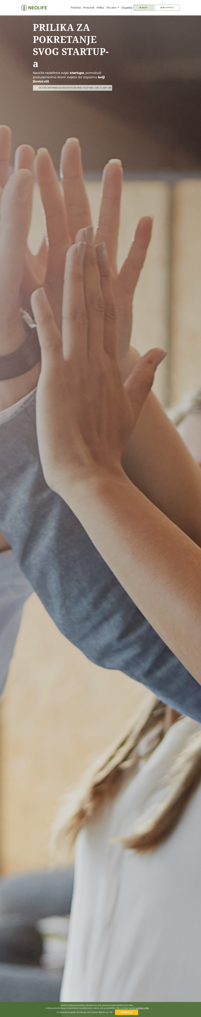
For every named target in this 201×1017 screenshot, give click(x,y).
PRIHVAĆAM (126, 1012)
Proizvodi (88, 7)
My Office (168, 7)
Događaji (126, 7)
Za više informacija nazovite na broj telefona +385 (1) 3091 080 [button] (75, 88)
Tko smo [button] (111, 7)
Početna (76, 7)
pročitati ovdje (142, 1008)
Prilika (100, 7)
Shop (144, 7)
